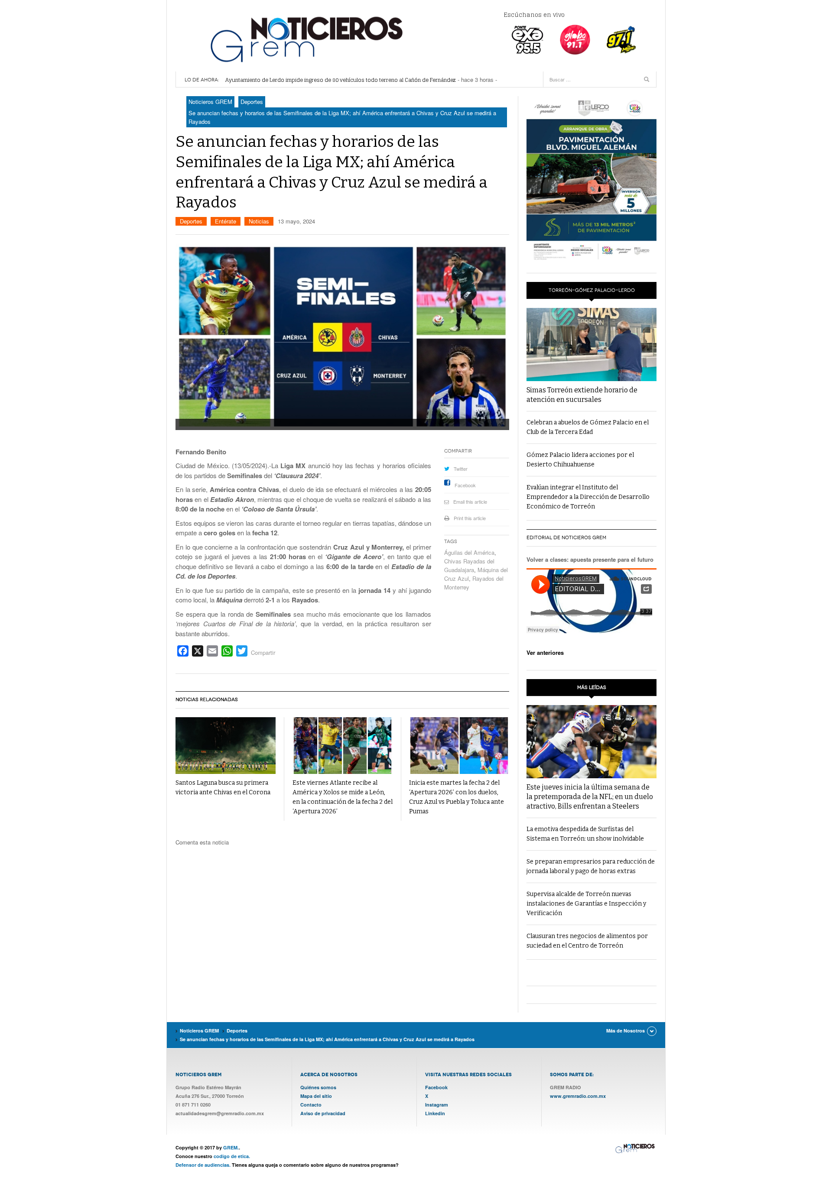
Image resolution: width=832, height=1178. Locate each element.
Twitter (461, 468)
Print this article (470, 518)
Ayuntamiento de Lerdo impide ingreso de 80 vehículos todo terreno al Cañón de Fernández (340, 79)
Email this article (470, 501)
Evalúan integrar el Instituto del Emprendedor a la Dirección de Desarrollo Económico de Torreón (588, 497)
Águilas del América (469, 552)
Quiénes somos (318, 1087)
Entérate (225, 221)
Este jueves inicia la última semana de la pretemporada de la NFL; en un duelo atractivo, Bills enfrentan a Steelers (589, 796)
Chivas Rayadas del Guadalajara (469, 565)
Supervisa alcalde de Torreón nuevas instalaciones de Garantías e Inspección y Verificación (586, 903)
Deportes (191, 221)
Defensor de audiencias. (203, 1165)
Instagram (436, 1104)
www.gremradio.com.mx (578, 1096)
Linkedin (435, 1113)
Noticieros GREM (305, 39)
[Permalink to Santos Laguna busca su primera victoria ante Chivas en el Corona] (226, 745)
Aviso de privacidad (322, 1113)
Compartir (263, 652)
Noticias (259, 221)
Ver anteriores (545, 652)
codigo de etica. (232, 1156)
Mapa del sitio (316, 1096)
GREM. (231, 1147)
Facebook (465, 485)
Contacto (311, 1104)
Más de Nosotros (625, 1030)
